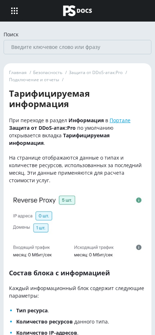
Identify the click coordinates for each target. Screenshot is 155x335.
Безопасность (47, 72)
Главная (18, 72)
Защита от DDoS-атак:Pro (96, 72)
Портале (120, 120)
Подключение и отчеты (34, 80)
